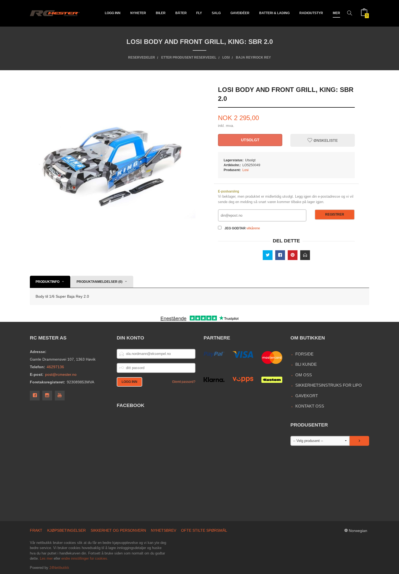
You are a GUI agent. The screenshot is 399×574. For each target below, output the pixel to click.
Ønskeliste (325, 140)
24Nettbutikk (59, 568)
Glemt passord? (183, 382)
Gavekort (306, 395)
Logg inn (113, 13)
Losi (245, 170)
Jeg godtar (235, 228)
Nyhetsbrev (163, 530)
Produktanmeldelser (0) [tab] (99, 282)
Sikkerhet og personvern (118, 530)
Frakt (36, 530)
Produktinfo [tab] (47, 282)
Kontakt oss (309, 406)
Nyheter (138, 13)
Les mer (46, 558)
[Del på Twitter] (268, 255)
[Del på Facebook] (280, 255)
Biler (161, 13)
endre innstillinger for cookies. (84, 558)
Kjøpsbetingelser (66, 530)
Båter (181, 13)
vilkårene (253, 228)
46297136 (55, 367)
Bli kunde (306, 364)
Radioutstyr (311, 13)
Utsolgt (250, 140)
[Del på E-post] (305, 255)
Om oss (303, 375)
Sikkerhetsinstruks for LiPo (328, 385)
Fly (199, 13)
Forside (304, 354)
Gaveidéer (239, 13)
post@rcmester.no (61, 374)
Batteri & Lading (274, 13)
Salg (216, 13)
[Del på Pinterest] (292, 255)
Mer (336, 13)
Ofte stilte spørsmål (204, 530)
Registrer (334, 214)
